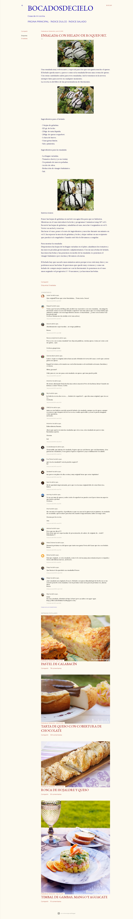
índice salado (77, 21)
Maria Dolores (51, 542)
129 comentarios (56, 735)
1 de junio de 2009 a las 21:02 (54, 402)
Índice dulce (59, 21)
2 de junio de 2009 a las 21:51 (54, 503)
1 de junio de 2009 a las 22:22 (54, 418)
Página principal (38, 21)
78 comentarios (55, 668)
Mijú (48, 594)
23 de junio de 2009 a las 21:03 (54, 573)
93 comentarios (55, 794)
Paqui (48, 567)
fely (48, 393)
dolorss (49, 528)
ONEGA (49, 407)
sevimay (49, 494)
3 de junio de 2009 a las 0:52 (54, 550)
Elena (48, 555)
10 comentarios (55, 901)
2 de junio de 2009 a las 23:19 (54, 537)
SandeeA (49, 471)
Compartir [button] (24, 31)
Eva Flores (50, 459)
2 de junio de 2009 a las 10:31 (54, 466)
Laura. (48, 295)
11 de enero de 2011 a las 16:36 (54, 603)
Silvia (48, 324)
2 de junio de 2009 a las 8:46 (54, 454)
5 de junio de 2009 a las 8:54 (54, 562)
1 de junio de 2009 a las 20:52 (54, 388)
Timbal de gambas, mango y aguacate (74, 897)
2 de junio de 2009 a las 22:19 (54, 523)
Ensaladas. (24, 38)
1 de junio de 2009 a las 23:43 (54, 441)
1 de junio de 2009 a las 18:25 (54, 350)
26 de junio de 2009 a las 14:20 (54, 589)
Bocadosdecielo (60, 8)
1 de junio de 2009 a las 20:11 (54, 375)
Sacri (48, 482)
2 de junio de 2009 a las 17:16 (54, 489)
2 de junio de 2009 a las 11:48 (54, 477)
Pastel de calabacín (59, 664)
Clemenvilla (50, 356)
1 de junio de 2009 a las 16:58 (54, 333)
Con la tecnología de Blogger (68, 913)
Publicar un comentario (49, 607)
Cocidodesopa (51, 447)
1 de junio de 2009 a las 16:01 (54, 301)
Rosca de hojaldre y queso (65, 790)
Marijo (48, 578)
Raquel (49, 306)
